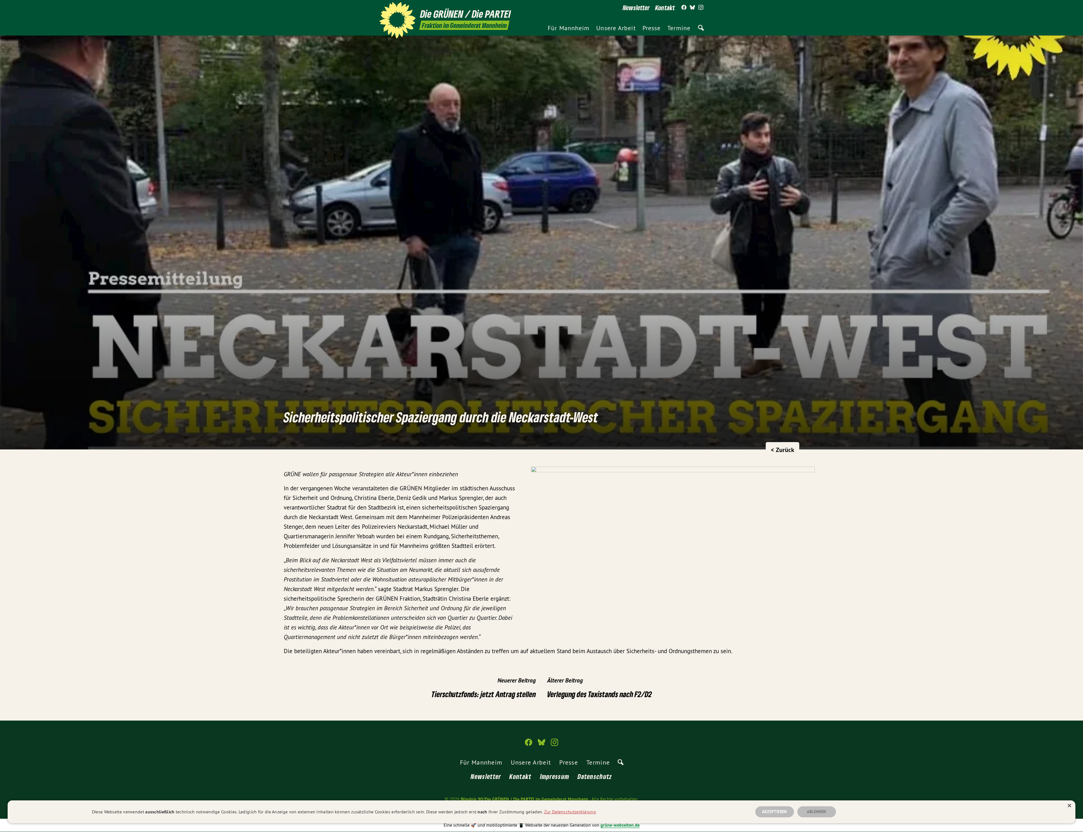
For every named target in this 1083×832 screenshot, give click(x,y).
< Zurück (782, 449)
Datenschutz (595, 776)
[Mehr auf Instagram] (701, 7)
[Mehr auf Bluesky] (692, 7)
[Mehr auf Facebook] (684, 7)
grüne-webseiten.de (620, 825)
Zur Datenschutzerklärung (570, 812)
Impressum (554, 776)
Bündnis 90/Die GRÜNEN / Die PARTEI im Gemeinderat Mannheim (524, 799)
